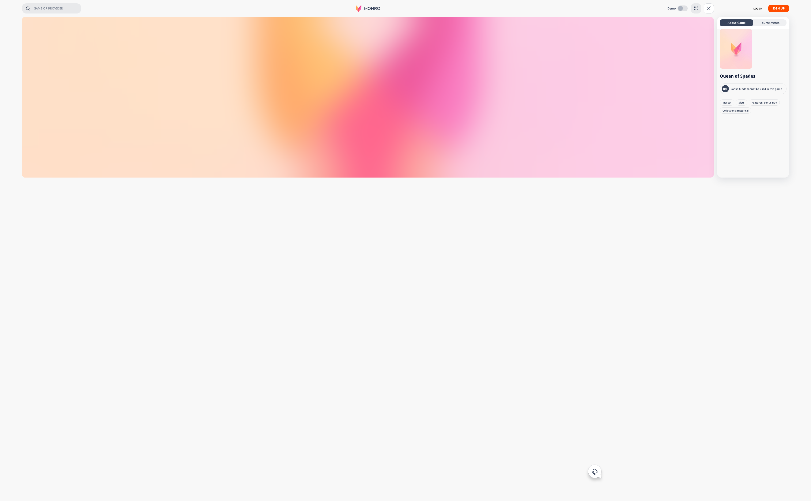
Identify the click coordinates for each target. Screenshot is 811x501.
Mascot (727, 102)
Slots (741, 102)
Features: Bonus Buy (764, 102)
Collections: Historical (735, 110)
